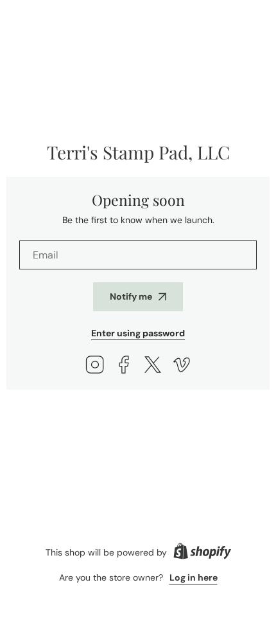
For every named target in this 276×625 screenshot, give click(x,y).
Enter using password (138, 333)
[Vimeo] (181, 366)
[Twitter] (152, 366)
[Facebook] (124, 366)
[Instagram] (95, 366)
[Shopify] (202, 552)
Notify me (131, 296)
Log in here (193, 577)
